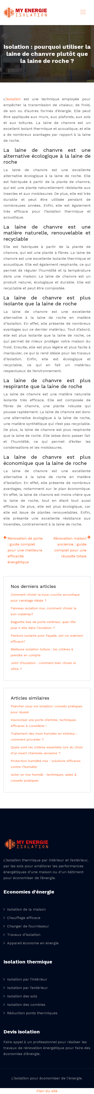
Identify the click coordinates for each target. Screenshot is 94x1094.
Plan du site (47, 1091)
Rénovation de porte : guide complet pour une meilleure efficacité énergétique (25, 550)
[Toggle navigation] (82, 12)
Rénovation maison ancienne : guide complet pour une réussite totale (69, 547)
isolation (13, 99)
